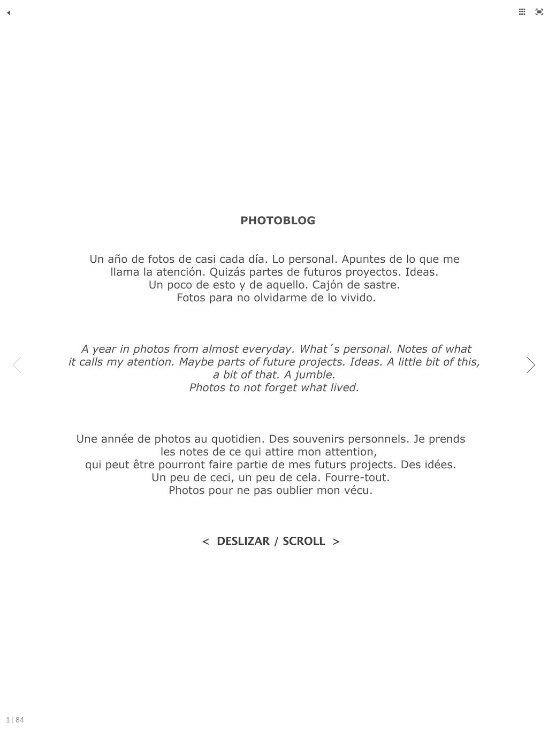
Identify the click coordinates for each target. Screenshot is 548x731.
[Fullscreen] (539, 12)
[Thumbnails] (522, 12)
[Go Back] (8, 13)
